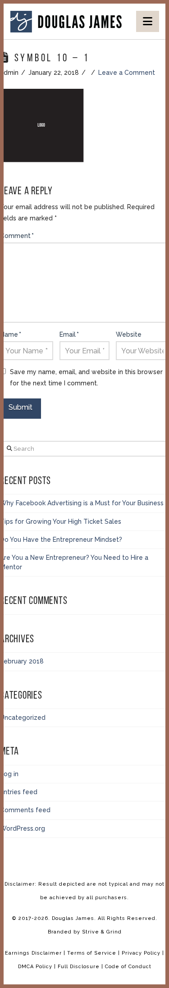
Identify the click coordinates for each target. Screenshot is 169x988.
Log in (9, 774)
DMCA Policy (36, 967)
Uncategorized (23, 717)
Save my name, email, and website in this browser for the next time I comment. (86, 377)
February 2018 (22, 661)
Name (10, 334)
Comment (17, 235)
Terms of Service (91, 953)
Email (69, 334)
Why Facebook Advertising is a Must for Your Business (82, 503)
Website (129, 334)
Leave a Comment (126, 72)
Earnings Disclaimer (33, 953)
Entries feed (18, 792)
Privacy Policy (142, 953)
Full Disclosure (79, 967)
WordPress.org (22, 828)
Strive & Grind (102, 932)
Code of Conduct (128, 967)
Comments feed (25, 810)
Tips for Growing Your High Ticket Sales (60, 521)
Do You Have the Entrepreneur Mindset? (61, 539)
